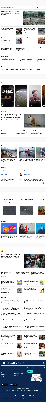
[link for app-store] (5, 385)
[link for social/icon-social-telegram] (30, 395)
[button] (38, 7)
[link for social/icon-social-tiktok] (16, 395)
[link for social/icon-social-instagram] (19, 395)
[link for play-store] (14, 385)
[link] (7, 8)
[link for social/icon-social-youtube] (26, 395)
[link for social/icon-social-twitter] (12, 395)
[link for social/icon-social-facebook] (23, 395)
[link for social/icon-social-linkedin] (34, 395)
